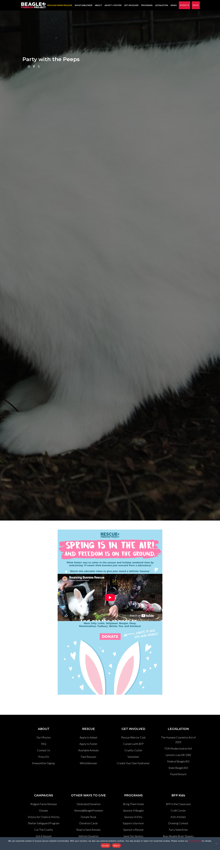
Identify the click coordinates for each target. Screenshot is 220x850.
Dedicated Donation (88, 804)
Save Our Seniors (133, 836)
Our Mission (44, 737)
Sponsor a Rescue (133, 829)
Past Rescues (88, 756)
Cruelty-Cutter (133, 750)
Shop (196, 5)
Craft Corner (178, 810)
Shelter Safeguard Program (43, 823)
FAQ (43, 743)
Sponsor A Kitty (133, 817)
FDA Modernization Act (178, 748)
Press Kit (43, 756)
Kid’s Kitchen (178, 817)
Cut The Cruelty (43, 829)
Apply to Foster (88, 743)
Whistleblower (83, 5)
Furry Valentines (178, 829)
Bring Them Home (133, 804)
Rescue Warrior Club (133, 737)
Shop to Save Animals (88, 829)
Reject (116, 845)
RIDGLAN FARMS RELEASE (59, 5)
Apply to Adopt (88, 737)
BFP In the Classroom (178, 804)
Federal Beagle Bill (178, 761)
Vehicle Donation (88, 836)
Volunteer (133, 756)
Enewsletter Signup (43, 763)
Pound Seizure (178, 774)
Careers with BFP (133, 743)
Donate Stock (88, 817)
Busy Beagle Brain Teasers (178, 836)
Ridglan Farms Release (43, 804)
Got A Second (43, 836)
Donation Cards (88, 823)
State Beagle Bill (178, 767)
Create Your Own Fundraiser (133, 763)
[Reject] (216, 843)
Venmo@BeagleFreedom (88, 810)
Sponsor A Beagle (133, 810)
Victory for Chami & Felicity (44, 817)
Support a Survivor (133, 823)
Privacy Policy (195, 841)
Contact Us (43, 750)
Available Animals (88, 750)
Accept (105, 845)
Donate (184, 5)
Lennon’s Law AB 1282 (178, 755)
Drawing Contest (178, 823)
